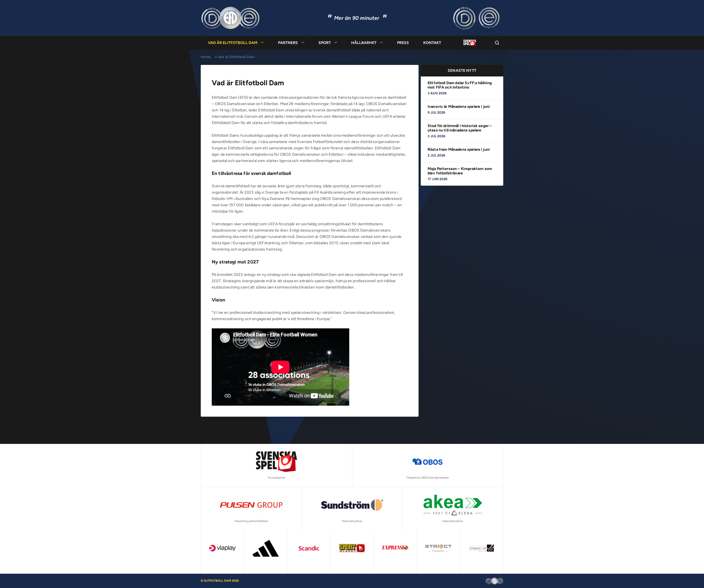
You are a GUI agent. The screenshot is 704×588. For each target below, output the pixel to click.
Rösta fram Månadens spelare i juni (459, 149)
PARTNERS (288, 42)
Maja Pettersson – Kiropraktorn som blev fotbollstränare (460, 170)
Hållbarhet (363, 42)
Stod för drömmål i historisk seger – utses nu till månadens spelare (460, 128)
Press (403, 42)
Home (206, 57)
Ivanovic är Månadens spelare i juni (459, 106)
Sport (324, 42)
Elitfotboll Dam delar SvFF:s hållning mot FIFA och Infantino (460, 85)
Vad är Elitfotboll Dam (232, 42)
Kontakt (432, 42)
